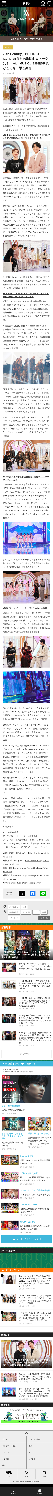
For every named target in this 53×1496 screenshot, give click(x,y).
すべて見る (25, 1054)
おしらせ (7, 47)
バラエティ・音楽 (9, 1446)
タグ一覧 (44, 918)
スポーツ (5, 1452)
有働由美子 (13, 912)
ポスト (22, 893)
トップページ (8, 1476)
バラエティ (13, 907)
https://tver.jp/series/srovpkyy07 (26, 883)
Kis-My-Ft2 (14, 918)
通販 (4, 1465)
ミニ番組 (5, 1459)
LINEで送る (43, 893)
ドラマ (4, 1439)
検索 (26, 1476)
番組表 (44, 1476)
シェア (32, 893)
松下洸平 (26, 912)
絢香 (44, 912)
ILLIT (36, 912)
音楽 (24, 907)
